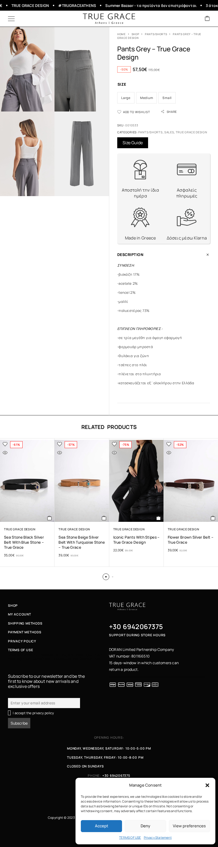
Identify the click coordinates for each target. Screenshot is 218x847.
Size (122, 84)
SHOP (135, 34)
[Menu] (11, 19)
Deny (145, 826)
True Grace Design (191, 132)
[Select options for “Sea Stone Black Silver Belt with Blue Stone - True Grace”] (49, 518)
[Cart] (207, 19)
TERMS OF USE (130, 837)
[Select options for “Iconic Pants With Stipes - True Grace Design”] (158, 518)
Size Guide (133, 143)
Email (12, 695)
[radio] (126, 97)
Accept (101, 826)
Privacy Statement (158, 837)
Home (121, 34)
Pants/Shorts (156, 34)
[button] (207, 785)
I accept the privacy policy (33, 713)
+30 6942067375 (136, 626)
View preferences (189, 826)
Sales (169, 132)
